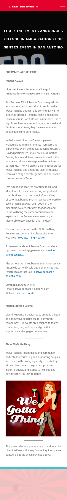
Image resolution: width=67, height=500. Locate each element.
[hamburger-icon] (63, 5)
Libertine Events (23, 6)
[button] (15, 488)
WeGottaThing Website (31, 237)
